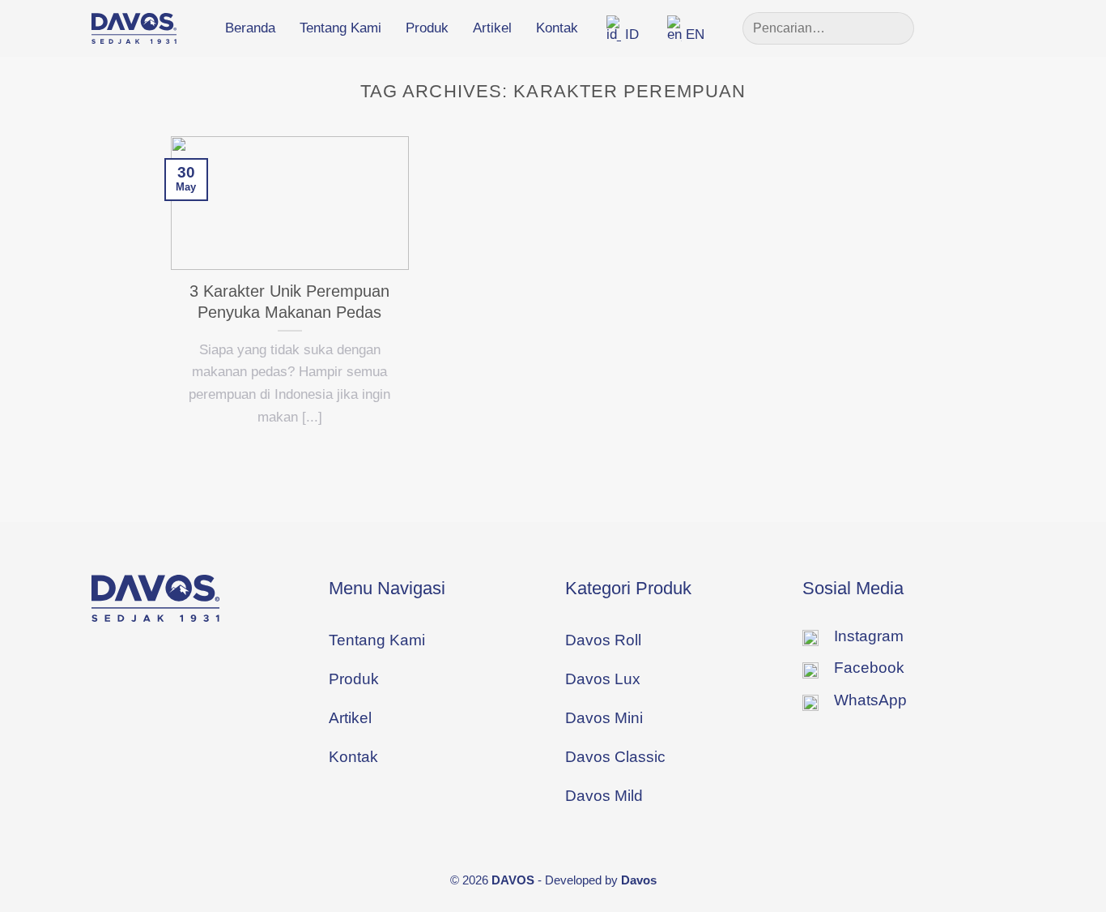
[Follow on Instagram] (976, 27)
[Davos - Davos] (134, 28)
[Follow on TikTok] (1002, 27)
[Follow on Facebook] (951, 27)
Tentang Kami (340, 28)
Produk (427, 28)
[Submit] (894, 28)
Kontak (557, 28)
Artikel (492, 28)
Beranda (250, 28)
